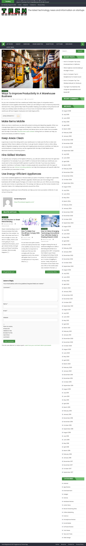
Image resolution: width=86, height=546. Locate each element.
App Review (9, 44)
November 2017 (68, 465)
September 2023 (68, 223)
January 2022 (67, 291)
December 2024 (68, 172)
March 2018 (67, 450)
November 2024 (68, 176)
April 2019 (66, 403)
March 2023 (67, 244)
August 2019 (67, 389)
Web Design (69, 44)
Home (19, 5)
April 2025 (66, 161)
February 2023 (68, 248)
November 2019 (68, 378)
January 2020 (68, 371)
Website (5, 317)
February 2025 (68, 169)
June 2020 (67, 353)
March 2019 (67, 407)
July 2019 (66, 393)
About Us (25, 5)
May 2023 (66, 237)
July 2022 (66, 273)
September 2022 (68, 266)
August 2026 (67, 111)
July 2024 (66, 190)
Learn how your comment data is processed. (38, 345)
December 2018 (68, 418)
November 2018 (68, 421)
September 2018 (68, 429)
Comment (6, 287)
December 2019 (68, 375)
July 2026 (66, 114)
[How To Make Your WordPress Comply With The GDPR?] (30, 221)
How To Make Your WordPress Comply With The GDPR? (30, 233)
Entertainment (68, 490)
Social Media (67, 523)
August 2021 (67, 309)
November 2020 (68, 342)
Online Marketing (38, 44)
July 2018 (66, 436)
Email (5, 311)
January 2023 (67, 252)
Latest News (10, 47)
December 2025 (68, 140)
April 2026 (66, 125)
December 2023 (68, 212)
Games (66, 498)
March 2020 (67, 364)
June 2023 (67, 234)
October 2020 (68, 346)
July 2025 (66, 154)
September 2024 (69, 183)
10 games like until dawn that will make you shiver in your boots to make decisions (10, 272)
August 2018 (67, 432)
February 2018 (68, 454)
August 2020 (67, 349)
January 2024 (68, 208)
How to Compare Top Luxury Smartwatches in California (72, 63)
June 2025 (67, 158)
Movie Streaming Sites (70, 509)
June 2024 (67, 194)
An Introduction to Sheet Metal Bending (11, 221)
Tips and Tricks (68, 534)
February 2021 (68, 331)
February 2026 (68, 132)
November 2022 (68, 259)
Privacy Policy (41, 5)
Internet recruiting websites (23, 167)
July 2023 (66, 230)
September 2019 (68, 385)
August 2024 (67, 187)
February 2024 (68, 205)
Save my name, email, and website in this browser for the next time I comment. (8, 332)
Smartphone (50, 44)
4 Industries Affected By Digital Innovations (53, 272)
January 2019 (67, 414)
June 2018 (66, 440)
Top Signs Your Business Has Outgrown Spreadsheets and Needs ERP (72, 89)
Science (66, 516)
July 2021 (66, 313)
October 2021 (67, 302)
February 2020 (68, 367)
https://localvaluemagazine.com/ (24, 202)
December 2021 (68, 295)
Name (5, 304)
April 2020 (66, 360)
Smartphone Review (69, 519)
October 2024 (68, 179)
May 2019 (66, 400)
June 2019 (66, 396)
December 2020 (68, 338)
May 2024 (66, 197)
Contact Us (33, 5)
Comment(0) (29, 99)
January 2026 (68, 136)
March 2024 (67, 201)
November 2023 (68, 216)
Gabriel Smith (5, 226)
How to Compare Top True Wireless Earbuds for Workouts (72, 82)
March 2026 (67, 129)
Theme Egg (24, 544)
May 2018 (66, 443)
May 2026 (66, 122)
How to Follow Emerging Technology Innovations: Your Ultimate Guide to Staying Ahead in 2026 (50, 234)
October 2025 (68, 147)
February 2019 (68, 411)
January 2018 (67, 458)
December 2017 (68, 461)
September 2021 (68, 306)
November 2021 (68, 299)
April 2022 (66, 284)
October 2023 (68, 219)
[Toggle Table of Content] (17, 116)
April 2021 (66, 324)
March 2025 (67, 165)
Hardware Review (69, 501)
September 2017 (68, 472)
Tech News (5, 91)
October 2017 (67, 468)
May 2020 (66, 356)
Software (59, 44)
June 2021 (66, 317)
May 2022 (66, 281)
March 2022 (67, 288)
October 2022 (68, 263)
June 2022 (67, 277)
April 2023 (66, 241)
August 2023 (67, 226)
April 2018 (66, 447)
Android (66, 483)
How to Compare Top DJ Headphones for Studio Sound (33, 1)
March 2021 (67, 328)
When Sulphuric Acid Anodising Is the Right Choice (73, 69)
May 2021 (66, 320)
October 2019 (67, 382)
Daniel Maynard (19, 99)
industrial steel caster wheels (25, 131)
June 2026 (67, 118)
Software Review (68, 527)
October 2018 (67, 425)
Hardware (26, 44)
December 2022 (68, 255)
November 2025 (68, 143)
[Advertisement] (43, 29)
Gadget (18, 44)
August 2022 (67, 270)
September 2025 (68, 150)
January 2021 (67, 335)
